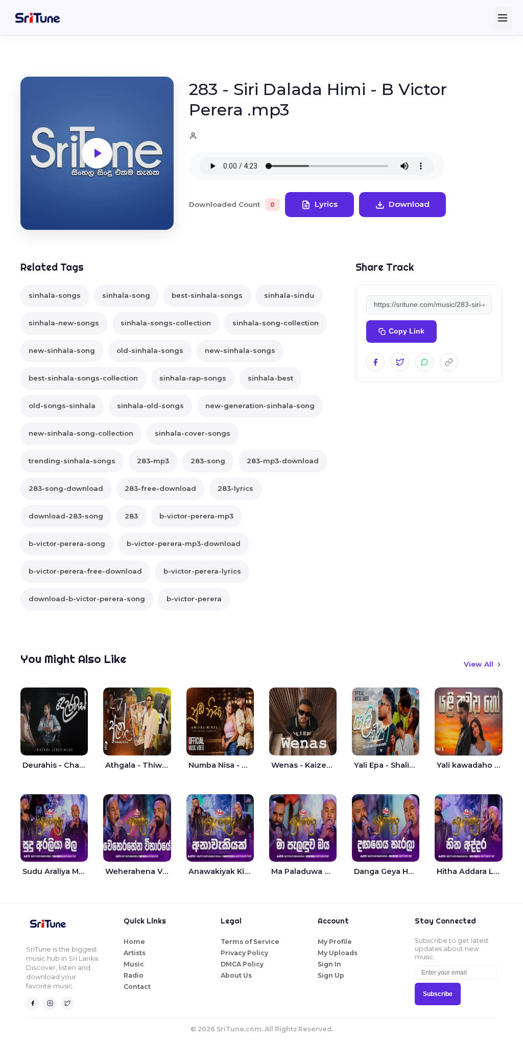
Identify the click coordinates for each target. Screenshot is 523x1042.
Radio (134, 975)
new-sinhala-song (62, 350)
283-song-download (66, 488)
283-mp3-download (283, 461)
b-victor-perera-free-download (85, 571)
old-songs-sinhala (62, 405)
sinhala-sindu (289, 295)
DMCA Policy (242, 964)
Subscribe (438, 994)
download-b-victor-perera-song (87, 599)
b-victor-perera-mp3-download (184, 543)
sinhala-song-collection (275, 323)
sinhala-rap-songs (192, 378)
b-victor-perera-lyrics (202, 571)
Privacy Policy (244, 953)
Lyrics (326, 204)
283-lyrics (235, 488)
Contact (137, 986)
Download (409, 204)
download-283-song (66, 516)
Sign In (329, 964)
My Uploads (338, 953)
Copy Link (406, 331)
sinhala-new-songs (64, 323)
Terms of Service (250, 941)
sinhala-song (126, 295)
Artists (135, 953)
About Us (236, 975)
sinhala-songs (55, 295)
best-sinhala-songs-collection (83, 378)
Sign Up (331, 975)
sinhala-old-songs (150, 405)
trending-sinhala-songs (72, 461)
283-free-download (160, 488)
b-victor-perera (194, 599)
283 (131, 516)
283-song (208, 461)
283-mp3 (153, 461)
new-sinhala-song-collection (81, 433)
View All (478, 664)
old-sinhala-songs (149, 350)
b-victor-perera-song (67, 543)
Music (134, 964)
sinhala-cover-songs (192, 433)
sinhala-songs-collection (166, 323)
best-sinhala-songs (207, 295)
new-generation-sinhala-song (260, 405)
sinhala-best (270, 378)
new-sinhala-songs (240, 350)
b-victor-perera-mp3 (196, 516)
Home (134, 941)
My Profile (335, 941)
